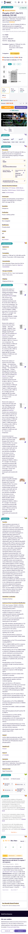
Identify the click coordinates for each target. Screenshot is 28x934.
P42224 (4, 748)
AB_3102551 (5, 239)
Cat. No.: (7, 7)
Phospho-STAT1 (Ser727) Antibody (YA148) (11, 905)
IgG (21, 26)
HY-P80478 (10, 296)
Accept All (20, 931)
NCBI (7, 755)
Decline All (7, 931)
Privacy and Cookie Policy (13, 927)
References (5, 796)
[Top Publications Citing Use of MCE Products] (14, 119)
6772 (3, 755)
